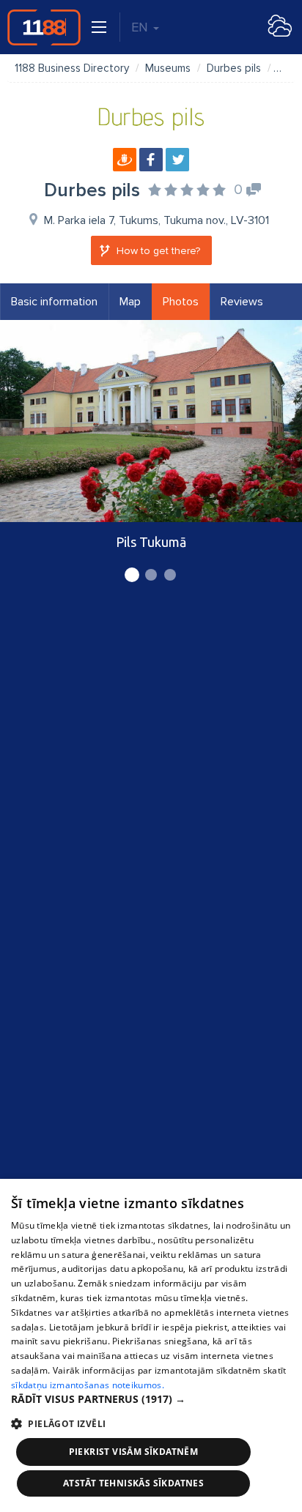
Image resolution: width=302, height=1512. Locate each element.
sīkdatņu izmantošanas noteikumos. (87, 1385)
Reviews (242, 301)
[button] (151, 1399)
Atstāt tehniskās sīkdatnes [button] (133, 1483)
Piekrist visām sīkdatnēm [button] (134, 1451)
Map (130, 301)
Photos (181, 301)
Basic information (54, 301)
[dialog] (151, 1345)
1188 (44, 27)
